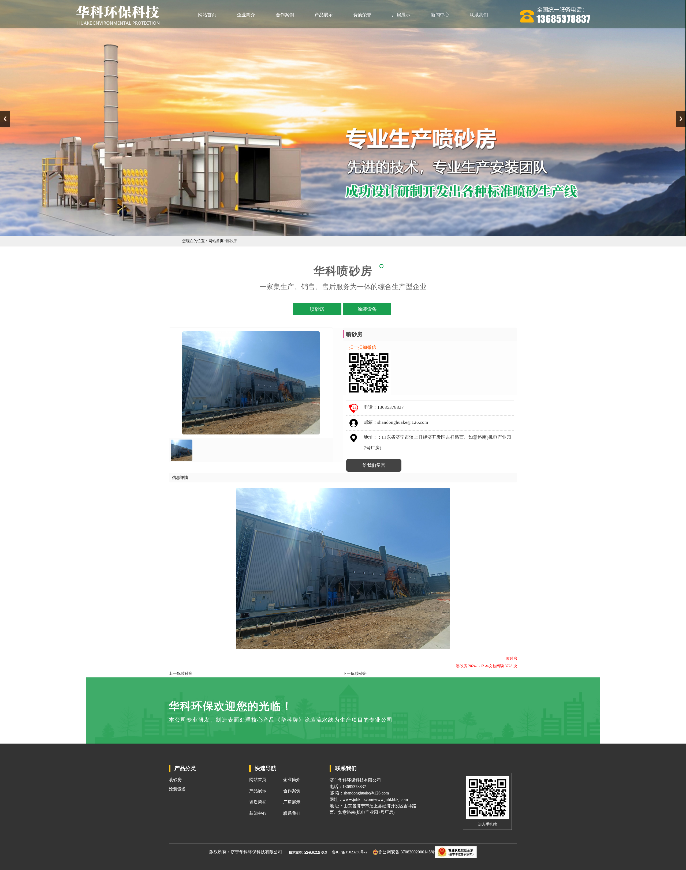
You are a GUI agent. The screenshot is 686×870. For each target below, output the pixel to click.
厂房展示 (401, 14)
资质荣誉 (362, 14)
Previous (5, 119)
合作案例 (285, 14)
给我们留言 (374, 465)
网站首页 (207, 14)
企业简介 (246, 14)
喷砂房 (186, 674)
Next (681, 119)
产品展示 (324, 14)
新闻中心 (440, 14)
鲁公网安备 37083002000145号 (406, 852)
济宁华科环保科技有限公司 (256, 852)
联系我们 (479, 14)
